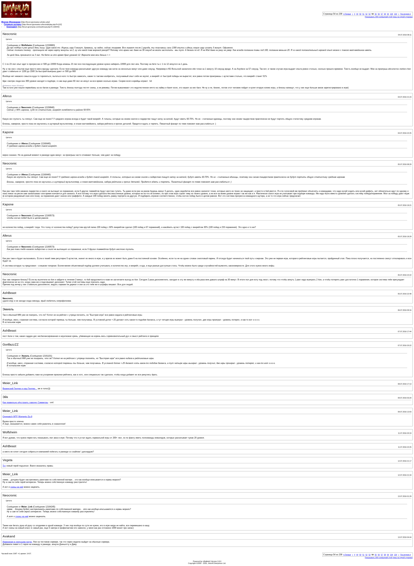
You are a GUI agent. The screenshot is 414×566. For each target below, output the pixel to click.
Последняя (405, 14)
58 (385, 14)
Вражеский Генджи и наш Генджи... (20, 388)
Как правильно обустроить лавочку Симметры (25, 402)
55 (376, 14)
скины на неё (16, 487)
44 (357, 14)
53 (369, 14)
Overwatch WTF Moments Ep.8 (17, 416)
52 (366, 14)
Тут (4, 466)
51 (363, 14)
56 (379, 14)
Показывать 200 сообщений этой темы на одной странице (389, 17)
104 (391, 14)
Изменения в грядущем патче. (17, 542)
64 (388, 14)
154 (395, 14)
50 (360, 14)
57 (382, 14)
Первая (347, 14)
